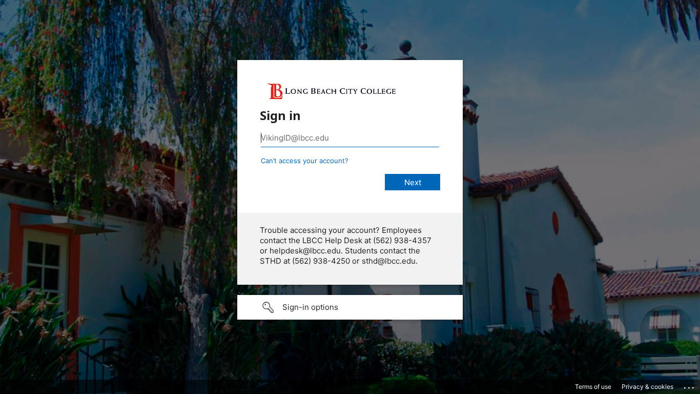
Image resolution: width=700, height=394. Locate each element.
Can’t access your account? (304, 160)
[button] (350, 307)
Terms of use (593, 386)
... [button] (690, 385)
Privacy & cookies (647, 386)
